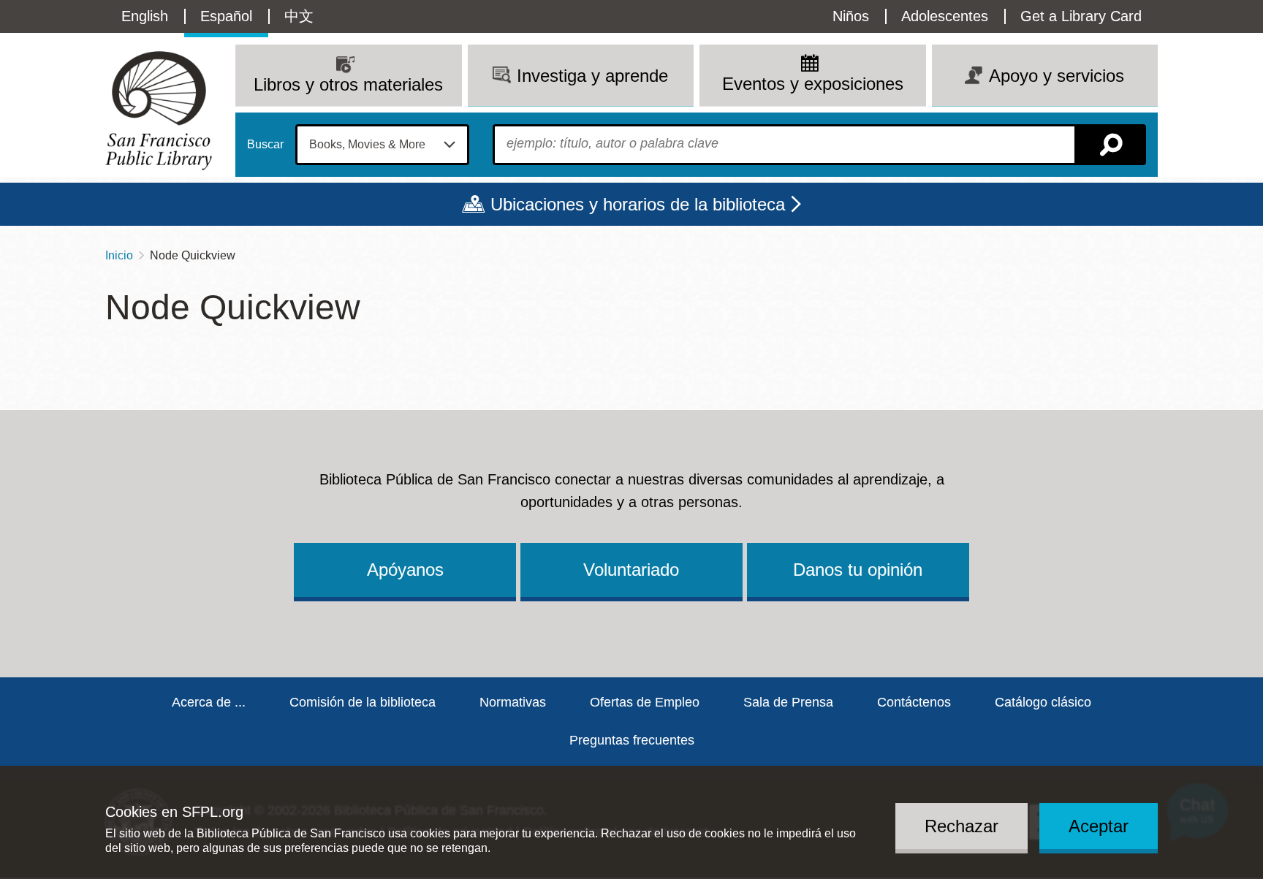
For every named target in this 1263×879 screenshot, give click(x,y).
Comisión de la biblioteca (362, 702)
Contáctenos (914, 702)
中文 (299, 16)
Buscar (265, 145)
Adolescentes (944, 16)
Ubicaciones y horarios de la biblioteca (637, 204)
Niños (850, 16)
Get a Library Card (1081, 16)
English (144, 16)
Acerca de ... (209, 702)
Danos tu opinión (857, 569)
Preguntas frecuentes (631, 740)
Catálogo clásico (1043, 702)
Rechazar (961, 825)
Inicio (119, 255)
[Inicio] (158, 110)
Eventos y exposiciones (812, 84)
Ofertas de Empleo (644, 702)
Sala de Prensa (788, 702)
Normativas (512, 702)
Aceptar (1099, 825)
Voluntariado (631, 569)
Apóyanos (405, 569)
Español (226, 16)
